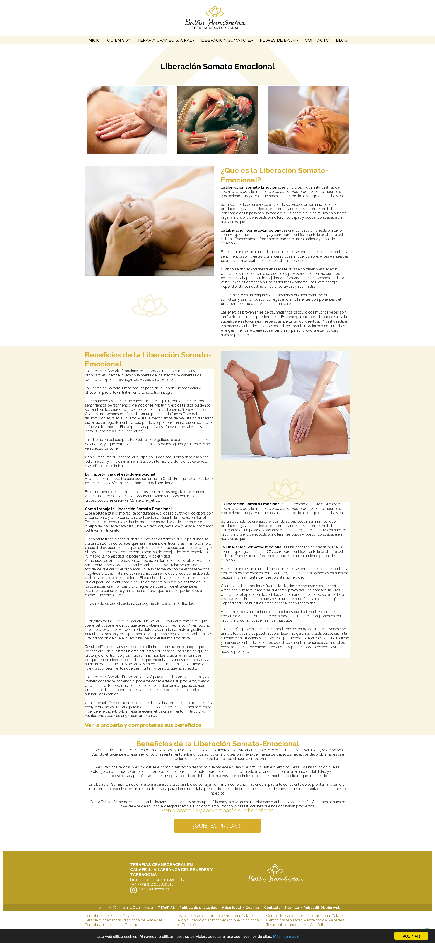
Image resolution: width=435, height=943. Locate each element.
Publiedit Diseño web (322, 908)
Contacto (272, 908)
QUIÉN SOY (118, 40)
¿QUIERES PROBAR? (217, 825)
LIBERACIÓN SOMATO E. (226, 40)
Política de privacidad (198, 908)
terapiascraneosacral (154, 889)
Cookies (253, 908)
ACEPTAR (411, 936)
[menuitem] (94, 40)
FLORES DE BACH (278, 40)
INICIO (93, 40)
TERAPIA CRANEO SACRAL (164, 40)
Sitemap (291, 908)
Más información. (287, 936)
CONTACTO (317, 40)
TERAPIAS (167, 908)
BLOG (342, 40)
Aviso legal (232, 908)
